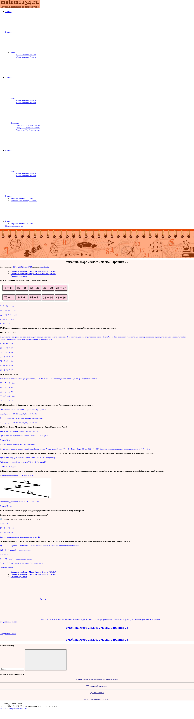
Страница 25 (128, 619)
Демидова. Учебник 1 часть (28, 125)
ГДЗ (83, 619)
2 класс (8, 32)
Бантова (57, 619)
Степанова (117, 619)
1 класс (8, 11)
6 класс (8, 221)
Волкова (76, 619)
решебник (107, 619)
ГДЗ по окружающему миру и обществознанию (97, 679)
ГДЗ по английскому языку (97, 686)
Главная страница (19, 276)
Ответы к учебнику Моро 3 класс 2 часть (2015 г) (33, 273)
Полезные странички (14, 226)
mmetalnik (44, 267)
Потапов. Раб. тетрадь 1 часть (24, 201)
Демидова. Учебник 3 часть (28, 130)
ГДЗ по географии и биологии (97, 699)
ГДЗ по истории (97, 692)
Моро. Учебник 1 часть (26, 55)
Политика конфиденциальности (13, 708)
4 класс (8, 150)
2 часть (50, 619)
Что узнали (155, 619)
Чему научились (142, 619)
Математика (91, 619)
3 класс (8, 77)
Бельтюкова (67, 619)
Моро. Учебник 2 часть (26, 57)
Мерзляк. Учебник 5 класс (22, 198)
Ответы (43, 599)
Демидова (15, 123)
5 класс (8, 196)
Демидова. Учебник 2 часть (28, 128)
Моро (13, 52)
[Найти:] (12, 669)
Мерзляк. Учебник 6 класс (22, 223)
